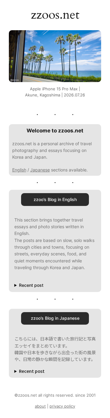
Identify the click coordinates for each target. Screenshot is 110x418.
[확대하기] (93, 38)
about (40, 406)
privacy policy (62, 406)
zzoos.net (55, 14)
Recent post (31, 285)
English (19, 169)
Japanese (40, 169)
